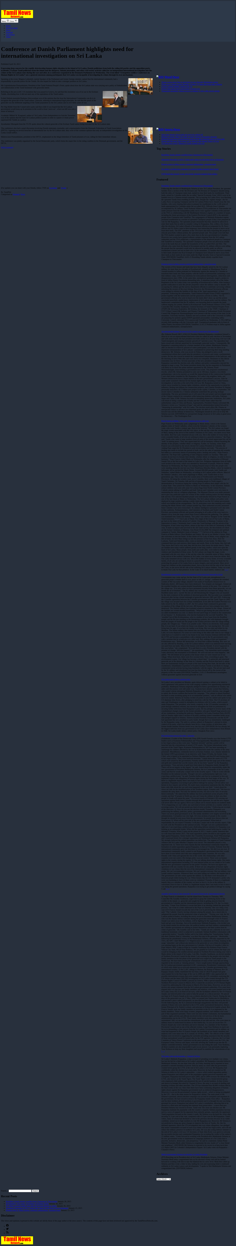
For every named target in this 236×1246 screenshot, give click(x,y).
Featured (9, 32)
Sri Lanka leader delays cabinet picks (175, 679)
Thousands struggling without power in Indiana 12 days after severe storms (190, 91)
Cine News (10, 35)
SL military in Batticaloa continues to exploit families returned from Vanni (189, 169)
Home (8, 26)
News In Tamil (11, 28)
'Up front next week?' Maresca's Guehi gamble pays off (182, 143)
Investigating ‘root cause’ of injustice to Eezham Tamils (27, 1204)
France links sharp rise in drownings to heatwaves (180, 89)
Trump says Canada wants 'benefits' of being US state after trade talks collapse (191, 84)
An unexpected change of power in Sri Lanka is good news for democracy (190, 331)
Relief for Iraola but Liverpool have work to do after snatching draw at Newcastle (193, 139)
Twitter (63, 188)
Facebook (53, 188)
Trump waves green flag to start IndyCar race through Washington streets (189, 82)
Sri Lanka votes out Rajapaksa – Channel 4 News (180, 1056)
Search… (4, 1191)
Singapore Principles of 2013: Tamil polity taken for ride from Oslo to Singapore (192, 159)
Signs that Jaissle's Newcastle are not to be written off (182, 135)
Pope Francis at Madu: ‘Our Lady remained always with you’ (185, 421)
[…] (226, 570)
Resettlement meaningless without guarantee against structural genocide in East (191, 574)
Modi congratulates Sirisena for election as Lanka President (184, 1154)
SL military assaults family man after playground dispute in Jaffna (31, 1206)
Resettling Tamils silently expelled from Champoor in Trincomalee (187, 155)
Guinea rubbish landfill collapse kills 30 (176, 87)
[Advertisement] (74, 168)
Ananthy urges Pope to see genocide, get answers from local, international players (193, 894)
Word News (171, 77)
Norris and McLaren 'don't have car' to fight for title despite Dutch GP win (190, 141)
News (8, 30)
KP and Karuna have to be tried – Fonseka (177, 736)
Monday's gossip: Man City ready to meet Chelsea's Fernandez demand (189, 137)
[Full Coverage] (7, 147)
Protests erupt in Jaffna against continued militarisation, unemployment (188, 164)
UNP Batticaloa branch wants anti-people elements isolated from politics (189, 174)
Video (8, 37)
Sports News (172, 129)
